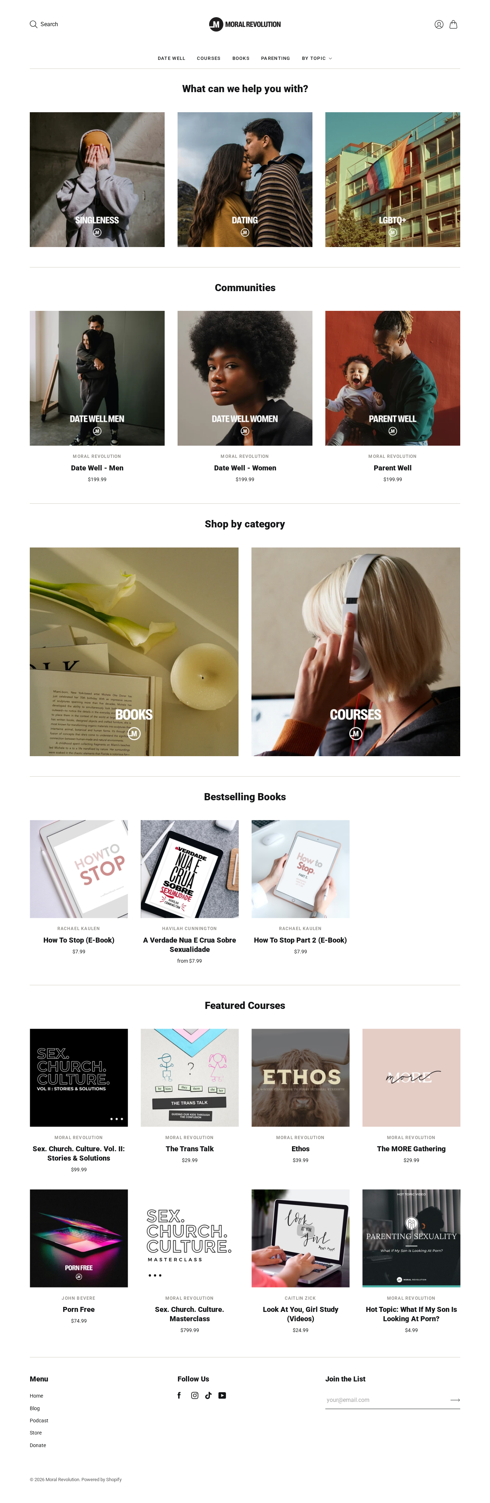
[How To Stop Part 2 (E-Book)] (300, 869)
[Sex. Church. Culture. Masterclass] (190, 1239)
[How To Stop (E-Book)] (79, 869)
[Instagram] (194, 1397)
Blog (35, 1408)
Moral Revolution (97, 456)
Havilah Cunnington (189, 928)
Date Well (172, 58)
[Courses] (355, 651)
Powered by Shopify (101, 1479)
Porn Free (79, 1309)
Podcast (39, 1420)
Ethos (301, 1148)
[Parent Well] (392, 378)
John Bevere (78, 1298)
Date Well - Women (245, 468)
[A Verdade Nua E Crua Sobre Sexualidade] (190, 869)
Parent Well (393, 468)
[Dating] (245, 179)
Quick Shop (97, 435)
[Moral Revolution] (245, 24)
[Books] (134, 651)
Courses (209, 58)
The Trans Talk (190, 1148)
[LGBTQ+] (392, 179)
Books (241, 58)
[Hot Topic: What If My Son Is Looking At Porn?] (411, 1239)
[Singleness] (97, 179)
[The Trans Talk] (190, 1078)
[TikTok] (208, 1397)
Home (36, 1396)
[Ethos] (300, 1078)
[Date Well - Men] (97, 378)
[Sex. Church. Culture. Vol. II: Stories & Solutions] (79, 1078)
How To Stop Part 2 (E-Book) (300, 940)
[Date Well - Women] (245, 378)
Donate (38, 1445)
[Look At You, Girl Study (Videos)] (300, 1239)
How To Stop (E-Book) (78, 940)
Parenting (276, 58)
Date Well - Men (97, 468)
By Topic (314, 58)
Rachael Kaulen (78, 928)
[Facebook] (179, 1397)
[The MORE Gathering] (411, 1078)
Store (36, 1433)
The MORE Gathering (411, 1148)
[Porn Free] (79, 1239)
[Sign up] (455, 1400)
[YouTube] (222, 1397)
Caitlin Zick (300, 1298)
